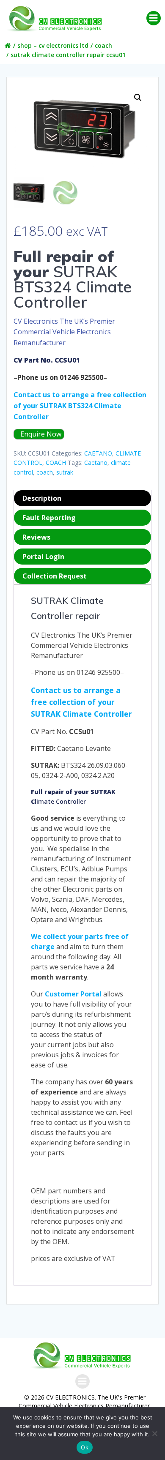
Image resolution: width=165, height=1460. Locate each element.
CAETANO (98, 453)
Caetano (95, 462)
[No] (154, 1433)
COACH (103, 45)
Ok (84, 1447)
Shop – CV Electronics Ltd (52, 45)
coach (44, 472)
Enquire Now (40, 434)
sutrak (64, 472)
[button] (138, 97)
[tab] (82, 498)
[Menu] (153, 18)
